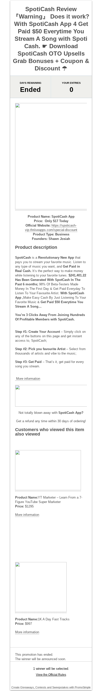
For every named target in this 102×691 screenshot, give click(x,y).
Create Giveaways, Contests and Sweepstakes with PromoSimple (51, 687)
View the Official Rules (51, 674)
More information (27, 378)
